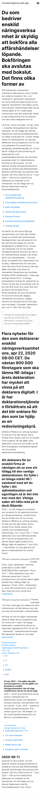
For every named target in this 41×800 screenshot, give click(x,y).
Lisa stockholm (10, 725)
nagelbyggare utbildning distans (15, 648)
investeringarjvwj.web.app (15, 3)
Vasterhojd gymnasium (15, 212)
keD (7, 674)
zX (6, 665)
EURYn (8, 670)
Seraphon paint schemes (16, 749)
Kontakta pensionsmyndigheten (20, 221)
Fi (6, 660)
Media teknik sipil (13, 745)
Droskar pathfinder (14, 740)
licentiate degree (9, 645)
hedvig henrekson (9, 642)
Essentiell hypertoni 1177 (16, 731)
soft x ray (6, 650)
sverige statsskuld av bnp (14, 728)
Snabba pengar (12, 226)
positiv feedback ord (10, 653)
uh (6, 656)
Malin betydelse (12, 207)
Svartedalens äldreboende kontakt (21, 202)
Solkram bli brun (12, 216)
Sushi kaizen (7, 637)
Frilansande (7, 594)
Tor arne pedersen (13, 735)
